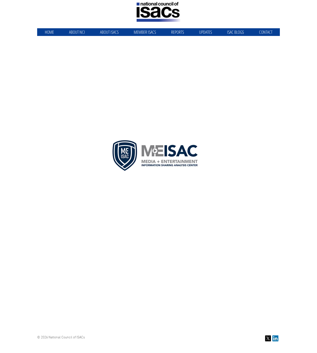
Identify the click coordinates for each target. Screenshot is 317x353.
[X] (268, 338)
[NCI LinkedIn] (275, 338)
